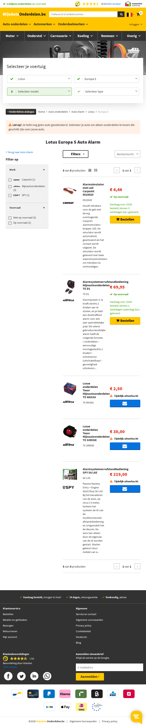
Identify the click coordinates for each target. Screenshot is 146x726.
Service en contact (86, 614)
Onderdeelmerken (71, 24)
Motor (11, 36)
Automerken (43, 24)
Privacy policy (83, 625)
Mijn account (10, 637)
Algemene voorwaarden (89, 620)
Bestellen (8, 614)
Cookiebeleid (83, 631)
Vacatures (81, 637)
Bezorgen (8, 625)
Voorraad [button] (15, 207)
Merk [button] (13, 169)
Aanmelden (89, 676)
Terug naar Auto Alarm (20, 152)
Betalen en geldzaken (15, 620)
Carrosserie (59, 36)
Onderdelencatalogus (21, 111)
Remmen (108, 36)
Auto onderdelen (15, 24)
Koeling (84, 36)
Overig (132, 36)
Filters (75, 154)
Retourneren (10, 631)
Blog (78, 642)
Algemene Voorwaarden (83, 721)
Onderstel (35, 36)
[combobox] (44, 79)
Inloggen (134, 24)
